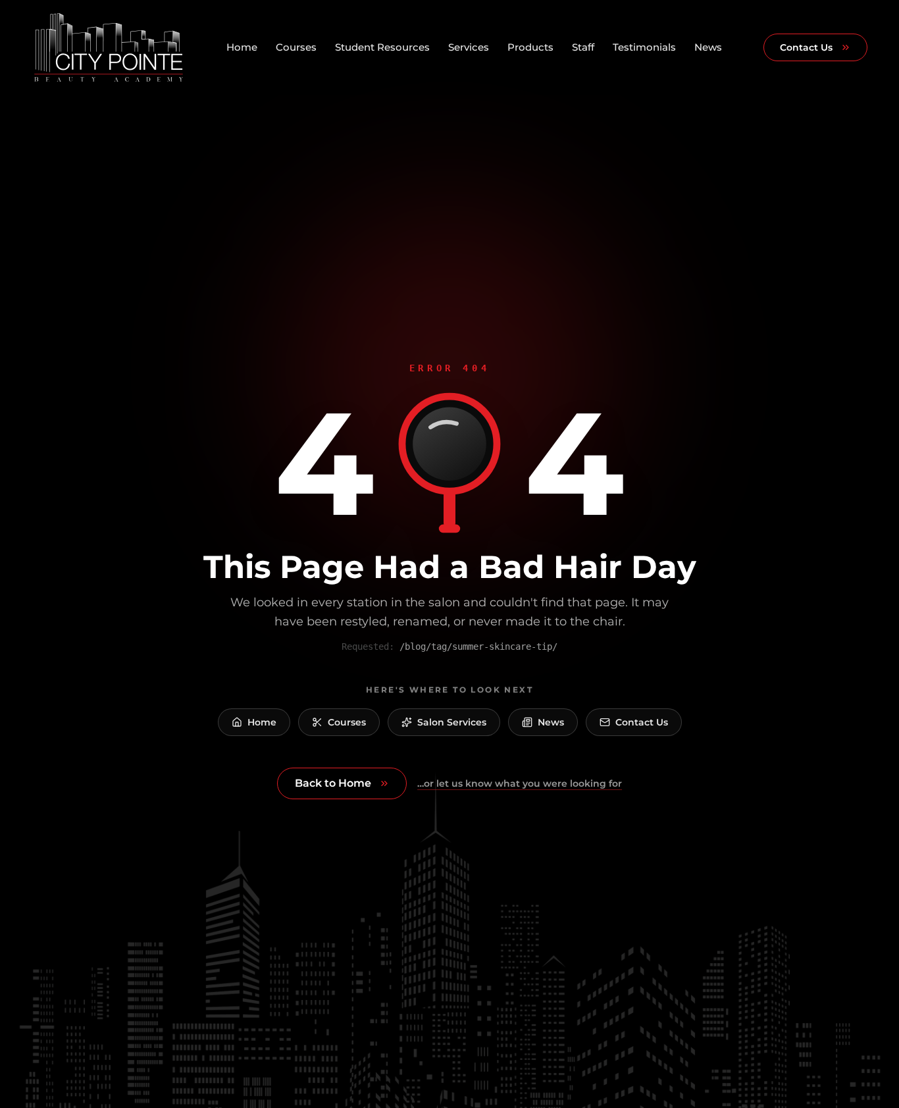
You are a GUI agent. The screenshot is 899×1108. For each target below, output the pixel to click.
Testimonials (644, 47)
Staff (583, 47)
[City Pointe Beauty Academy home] (109, 47)
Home (241, 47)
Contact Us (806, 47)
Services (468, 47)
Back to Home (333, 783)
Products (530, 47)
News (708, 47)
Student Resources (382, 47)
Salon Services (451, 722)
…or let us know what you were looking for (519, 783)
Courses (296, 47)
